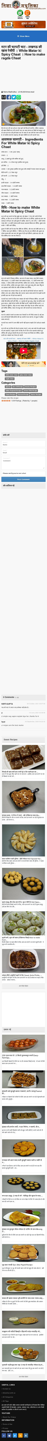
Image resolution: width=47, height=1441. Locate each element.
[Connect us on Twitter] (15, 1435)
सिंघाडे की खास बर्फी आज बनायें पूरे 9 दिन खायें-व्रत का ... (20, 771)
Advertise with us (9, 1393)
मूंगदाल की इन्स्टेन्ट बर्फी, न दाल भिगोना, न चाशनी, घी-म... (21, 1126)
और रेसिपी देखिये (23, 986)
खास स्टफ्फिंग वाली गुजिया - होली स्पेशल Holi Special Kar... (22, 858)
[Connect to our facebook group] (9, 1435)
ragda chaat (10, 379)
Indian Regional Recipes (14, 391)
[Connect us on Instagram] (26, 1435)
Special (8, 387)
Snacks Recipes (30, 387)
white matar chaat (12, 375)
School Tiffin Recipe (30, 391)
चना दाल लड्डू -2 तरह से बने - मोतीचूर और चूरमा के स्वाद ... (22, 1195)
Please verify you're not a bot (14, 473)
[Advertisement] (23, 70)
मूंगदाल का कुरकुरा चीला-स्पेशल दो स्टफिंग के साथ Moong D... (22, 1230)
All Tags (6, 1401)
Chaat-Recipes (11, 394)
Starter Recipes (36, 394)
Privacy (5, 1428)
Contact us (6, 1389)
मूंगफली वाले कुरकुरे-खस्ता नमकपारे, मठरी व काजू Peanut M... (22, 1092)
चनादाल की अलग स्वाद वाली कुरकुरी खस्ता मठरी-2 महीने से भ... (22, 1161)
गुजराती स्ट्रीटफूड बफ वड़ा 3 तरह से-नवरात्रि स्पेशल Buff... (23, 1364)
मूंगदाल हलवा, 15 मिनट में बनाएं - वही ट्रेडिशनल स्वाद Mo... (21, 815)
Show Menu (25, 36)
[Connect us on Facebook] (4, 1435)
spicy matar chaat (26, 375)
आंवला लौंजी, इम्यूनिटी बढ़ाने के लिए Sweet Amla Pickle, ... (22, 975)
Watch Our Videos (9, 1417)
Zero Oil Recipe (18, 387)
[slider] (5, 401)
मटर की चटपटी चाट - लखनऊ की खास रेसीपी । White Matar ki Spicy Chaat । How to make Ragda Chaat (23, 339)
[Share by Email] (3, 97)
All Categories (8, 1397)
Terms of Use (7, 1424)
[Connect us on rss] (20, 1435)
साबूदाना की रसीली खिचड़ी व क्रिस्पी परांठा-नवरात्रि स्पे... (21, 1331)
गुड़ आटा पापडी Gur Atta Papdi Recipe (17, 1264)
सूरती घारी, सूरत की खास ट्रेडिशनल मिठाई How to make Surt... (21, 938)
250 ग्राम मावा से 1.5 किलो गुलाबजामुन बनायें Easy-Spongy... (20, 1056)
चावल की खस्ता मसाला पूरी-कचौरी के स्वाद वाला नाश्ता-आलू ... (23, 1298)
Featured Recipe (23, 394)
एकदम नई (7, 1029)
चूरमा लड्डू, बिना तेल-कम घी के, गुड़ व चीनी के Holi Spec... (21, 902)
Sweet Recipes (10, 739)
